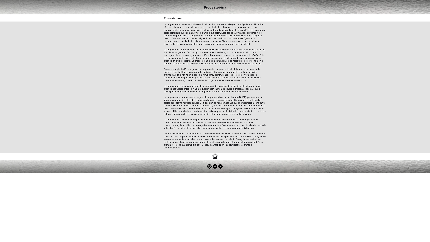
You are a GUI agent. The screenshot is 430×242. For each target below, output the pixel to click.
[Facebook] (215, 166)
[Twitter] (220, 166)
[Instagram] (209, 166)
